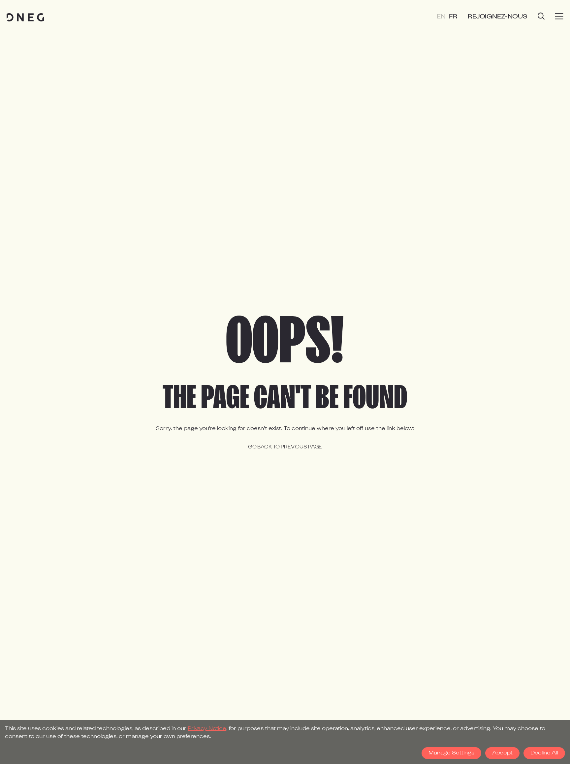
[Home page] (25, 17)
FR (453, 17)
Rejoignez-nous (497, 17)
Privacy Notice (207, 728)
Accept (502, 753)
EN (441, 17)
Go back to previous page (285, 447)
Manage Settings (451, 753)
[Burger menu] (559, 16)
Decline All (544, 753)
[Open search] (541, 17)
